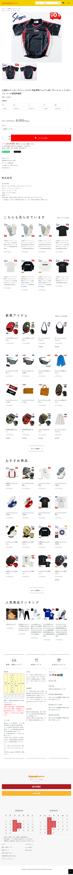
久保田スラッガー (11, 8)
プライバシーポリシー (7, 858)
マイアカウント (29, 844)
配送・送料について (7, 847)
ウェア (19, 8)
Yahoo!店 (36, 793)
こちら (22, 144)
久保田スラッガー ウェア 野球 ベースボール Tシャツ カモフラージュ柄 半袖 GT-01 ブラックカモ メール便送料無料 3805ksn (62, 244)
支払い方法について (7, 853)
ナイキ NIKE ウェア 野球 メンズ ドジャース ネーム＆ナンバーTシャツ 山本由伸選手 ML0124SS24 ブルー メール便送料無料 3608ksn (49, 630)
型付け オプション (11, 624)
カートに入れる (43, 138)
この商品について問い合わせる (10, 165)
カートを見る (28, 847)
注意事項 (37, 199)
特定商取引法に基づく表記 (9, 160)
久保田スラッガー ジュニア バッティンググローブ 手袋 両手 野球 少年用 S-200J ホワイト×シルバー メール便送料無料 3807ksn (28, 244)
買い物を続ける (6, 167)
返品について (5, 158)
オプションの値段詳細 (7, 163)
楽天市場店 (36, 786)
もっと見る (35, 449)
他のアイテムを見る (63, 218)
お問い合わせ (35, 679)
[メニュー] (68, 3)
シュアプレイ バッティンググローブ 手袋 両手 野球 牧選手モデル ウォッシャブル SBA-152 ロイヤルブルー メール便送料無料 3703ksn (61, 630)
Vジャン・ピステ (16, 10)
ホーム (3, 8)
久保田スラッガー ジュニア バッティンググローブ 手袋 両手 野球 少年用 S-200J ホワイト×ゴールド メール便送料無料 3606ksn (45, 244)
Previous (14, 37)
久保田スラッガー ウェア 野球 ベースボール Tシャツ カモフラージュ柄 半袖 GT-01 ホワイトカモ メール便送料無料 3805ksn (10, 280)
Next (58, 37)
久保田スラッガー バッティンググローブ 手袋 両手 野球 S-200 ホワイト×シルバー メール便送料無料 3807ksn (10, 244)
